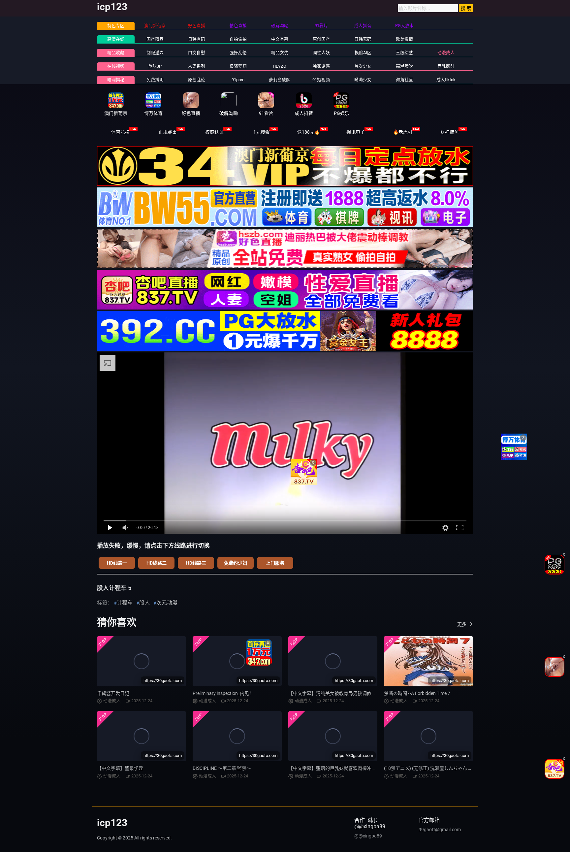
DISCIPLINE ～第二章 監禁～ (222, 768)
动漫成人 (446, 52)
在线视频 (115, 66)
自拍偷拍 (238, 39)
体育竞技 (120, 132)
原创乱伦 (196, 79)
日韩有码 (196, 39)
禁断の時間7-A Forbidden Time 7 (417, 693)
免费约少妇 (235, 563)
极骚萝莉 (238, 66)
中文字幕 (279, 39)
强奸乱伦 (238, 52)
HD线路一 (117, 563)
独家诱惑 (321, 66)
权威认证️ (214, 132)
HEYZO (279, 66)
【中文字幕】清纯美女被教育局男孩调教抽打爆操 (339, 693)
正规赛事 (167, 132)
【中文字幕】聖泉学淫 (120, 768)
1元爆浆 (261, 132)
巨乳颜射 (446, 66)
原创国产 (321, 39)
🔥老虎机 (402, 132)
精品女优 (279, 52)
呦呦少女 (362, 79)
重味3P (155, 66)
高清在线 (115, 39)
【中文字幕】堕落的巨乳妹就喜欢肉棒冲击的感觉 (339, 768)
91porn (238, 79)
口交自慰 (196, 52)
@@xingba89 (368, 835)
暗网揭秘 (115, 79)
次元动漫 (166, 603)
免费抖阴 (155, 79)
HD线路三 (196, 563)
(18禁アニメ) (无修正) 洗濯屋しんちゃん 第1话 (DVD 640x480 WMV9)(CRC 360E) (467, 768)
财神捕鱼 (449, 132)
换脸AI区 (363, 52)
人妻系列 (196, 66)
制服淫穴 (155, 52)
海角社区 (404, 79)
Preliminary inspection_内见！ (223, 693)
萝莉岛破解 (279, 79)
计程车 (125, 603)
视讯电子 (355, 132)
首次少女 (362, 66)
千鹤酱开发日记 (113, 693)
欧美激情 (404, 39)
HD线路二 (156, 563)
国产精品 (155, 39)
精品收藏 (115, 52)
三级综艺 (404, 52)
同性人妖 (321, 52)
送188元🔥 (308, 132)
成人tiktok (446, 79)
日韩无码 (362, 39)
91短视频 (321, 79)
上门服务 (275, 563)
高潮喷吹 (404, 66)
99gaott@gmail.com (440, 829)
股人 (144, 603)
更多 (461, 624)
